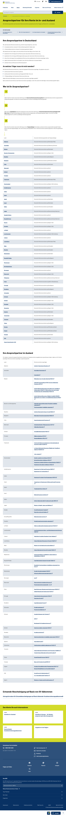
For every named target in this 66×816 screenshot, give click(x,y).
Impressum (5, 805)
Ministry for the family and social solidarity (43, 545)
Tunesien (6, 319)
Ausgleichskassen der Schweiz (41, 614)
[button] (37, 1)
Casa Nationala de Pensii (39, 602)
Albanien (6, 141)
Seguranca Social (38, 598)
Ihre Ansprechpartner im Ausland (38, 32)
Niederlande (7, 253)
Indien (5, 191)
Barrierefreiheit (59, 805)
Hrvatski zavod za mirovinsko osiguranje (43, 521)
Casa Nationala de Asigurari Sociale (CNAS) (44, 560)
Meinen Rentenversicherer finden (10, 788)
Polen (5, 281)
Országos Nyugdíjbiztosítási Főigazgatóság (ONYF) (45, 666)
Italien (5, 206)
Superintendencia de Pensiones (41, 420)
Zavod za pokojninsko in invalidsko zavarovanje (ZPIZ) (46, 637)
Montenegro (7, 262)
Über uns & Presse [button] (47, 7)
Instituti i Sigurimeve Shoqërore (41, 365)
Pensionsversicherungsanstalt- (42, 584)
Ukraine (6, 327)
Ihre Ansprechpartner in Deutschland (7, 33)
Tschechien (6, 315)
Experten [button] (37, 7)
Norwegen (6, 270)
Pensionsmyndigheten (39, 609)
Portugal (6, 285)
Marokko (6, 249)
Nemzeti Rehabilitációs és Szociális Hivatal (43, 668)
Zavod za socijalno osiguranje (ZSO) (42, 627)
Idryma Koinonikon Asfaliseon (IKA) (42, 460)
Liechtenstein (7, 234)
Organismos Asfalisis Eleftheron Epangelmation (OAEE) (46, 462)
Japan (5, 211)
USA (5, 338)
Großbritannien (7, 187)
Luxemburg (6, 241)
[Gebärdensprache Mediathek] (42, 1)
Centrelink (36, 375)
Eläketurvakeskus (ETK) (39, 436)
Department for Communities (40, 471)
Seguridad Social (38, 641)
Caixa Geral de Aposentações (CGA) (42, 596)
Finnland (6, 175)
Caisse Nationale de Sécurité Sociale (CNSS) (44, 550)
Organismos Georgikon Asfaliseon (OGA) (43, 464)
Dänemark (6, 168)
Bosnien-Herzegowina (9, 153)
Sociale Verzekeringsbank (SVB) (41, 571)
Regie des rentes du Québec (40, 512)
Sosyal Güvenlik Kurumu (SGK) (41, 657)
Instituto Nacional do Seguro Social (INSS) (43, 411)
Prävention (5, 7)
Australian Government (39, 370)
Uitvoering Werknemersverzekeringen (42, 573)
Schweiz (6, 296)
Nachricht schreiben (41, 750)
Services (5, 794)
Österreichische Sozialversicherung (42, 582)
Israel (5, 203)
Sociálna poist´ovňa (38, 632)
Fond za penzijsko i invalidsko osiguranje (43, 407)
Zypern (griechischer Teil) (10, 342)
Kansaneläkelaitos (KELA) (40, 438)
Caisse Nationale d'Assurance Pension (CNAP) (44, 540)
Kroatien (6, 226)
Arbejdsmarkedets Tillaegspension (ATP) (43, 424)
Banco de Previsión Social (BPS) (41, 661)
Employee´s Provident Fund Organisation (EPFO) (45, 477)
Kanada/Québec (7, 215)
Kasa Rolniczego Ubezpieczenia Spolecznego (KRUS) (46, 589)
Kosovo (5, 222)
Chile (5, 164)
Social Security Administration (41, 673)
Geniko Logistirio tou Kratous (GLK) (42, 457)
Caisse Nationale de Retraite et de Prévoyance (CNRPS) (46, 650)
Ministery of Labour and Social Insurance (43, 680)
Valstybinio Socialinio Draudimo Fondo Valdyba (44, 536)
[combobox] (27, 12)
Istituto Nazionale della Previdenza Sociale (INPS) (45, 500)
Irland (5, 195)
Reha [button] (12, 7)
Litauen (6, 237)
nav (35, 578)
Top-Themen (6, 791)
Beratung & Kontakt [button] (27, 7)
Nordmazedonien (8, 266)
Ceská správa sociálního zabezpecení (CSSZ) (44, 645)
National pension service (39, 516)
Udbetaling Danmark (38, 427)
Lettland (6, 230)
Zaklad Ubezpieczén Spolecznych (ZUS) (43, 591)
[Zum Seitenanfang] (63, 813)
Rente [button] (18, 7)
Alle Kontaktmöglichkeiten (42, 756)
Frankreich (6, 179)
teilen (29, 771)
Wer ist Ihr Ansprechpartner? (24, 32)
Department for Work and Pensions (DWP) (43, 469)
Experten (5, 798)
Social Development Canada (40, 509)
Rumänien (6, 289)
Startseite (5, 16)
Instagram (57, 765)
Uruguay (6, 334)
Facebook (30, 765)
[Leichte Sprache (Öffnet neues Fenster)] (46, 1)
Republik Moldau (8, 258)
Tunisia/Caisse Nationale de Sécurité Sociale (44, 652)
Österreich (6, 274)
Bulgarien (6, 160)
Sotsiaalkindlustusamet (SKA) (41, 431)
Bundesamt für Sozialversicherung (42, 623)
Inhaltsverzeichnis (28, 805)
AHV (35, 618)
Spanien (6, 311)
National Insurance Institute (40, 494)
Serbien (6, 300)
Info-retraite (37, 454)
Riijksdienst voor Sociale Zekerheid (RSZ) (43, 378)
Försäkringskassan (38, 607)
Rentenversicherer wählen (10, 785)
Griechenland (7, 184)
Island (5, 199)
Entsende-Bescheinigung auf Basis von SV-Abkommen (54, 33)
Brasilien (6, 156)
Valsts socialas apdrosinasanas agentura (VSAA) (45, 525)
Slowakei (6, 304)
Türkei (5, 323)
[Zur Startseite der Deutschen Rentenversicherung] (9, 3)
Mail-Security (40, 805)
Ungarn (5, 330)
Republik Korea (7, 218)
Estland (5, 172)
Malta (5, 246)
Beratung (38, 753)
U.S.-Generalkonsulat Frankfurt (41, 675)
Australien (6, 145)
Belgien (6, 149)
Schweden (6, 293)
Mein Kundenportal (55, 1)
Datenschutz (16, 805)
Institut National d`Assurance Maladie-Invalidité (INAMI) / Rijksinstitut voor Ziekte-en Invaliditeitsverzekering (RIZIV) (47, 396)
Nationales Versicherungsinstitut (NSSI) (43, 415)
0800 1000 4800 (9, 748)
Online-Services (58, 7)
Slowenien (6, 308)
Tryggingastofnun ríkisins (40, 488)
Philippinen (6, 277)
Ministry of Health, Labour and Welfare (42, 505)
